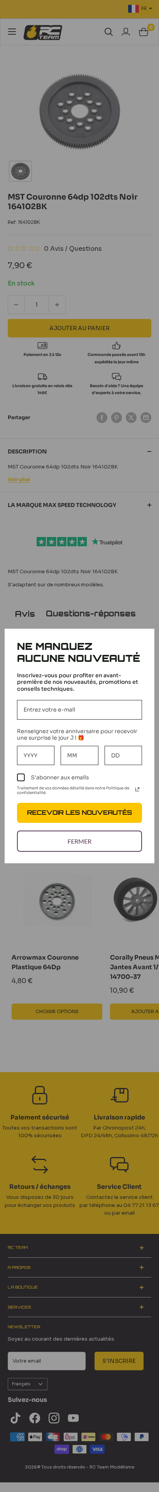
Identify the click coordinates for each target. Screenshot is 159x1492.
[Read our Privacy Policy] (137, 789)
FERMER (79, 841)
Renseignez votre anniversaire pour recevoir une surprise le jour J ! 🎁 (77, 734)
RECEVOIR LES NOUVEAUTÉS (79, 812)
